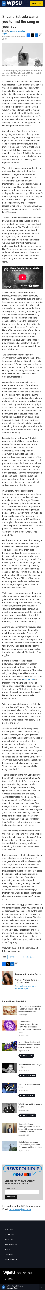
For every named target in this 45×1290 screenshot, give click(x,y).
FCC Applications (11, 1259)
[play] (3, 1287)
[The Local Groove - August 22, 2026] (9, 1088)
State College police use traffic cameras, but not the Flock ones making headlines (30, 1144)
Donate (37, 3)
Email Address (10, 1188)
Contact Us (9, 1239)
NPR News (13, 957)
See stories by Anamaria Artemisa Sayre (25, 987)
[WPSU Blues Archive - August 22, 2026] (9, 1068)
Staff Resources (11, 1244)
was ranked (28, 679)
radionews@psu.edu (20, 1209)
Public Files (9, 1254)
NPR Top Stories (29, 957)
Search (7, 1249)
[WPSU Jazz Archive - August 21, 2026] (9, 1108)
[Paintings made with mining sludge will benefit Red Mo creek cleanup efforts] (9, 1010)
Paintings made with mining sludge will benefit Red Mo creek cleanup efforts (29, 1009)
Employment (9, 1234)
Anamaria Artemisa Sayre (13, 32)
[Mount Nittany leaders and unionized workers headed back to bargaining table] (9, 1046)
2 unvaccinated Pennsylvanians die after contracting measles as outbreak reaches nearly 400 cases (29, 1027)
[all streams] (42, 1287)
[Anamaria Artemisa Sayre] (7, 978)
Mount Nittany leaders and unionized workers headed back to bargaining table (29, 1044)
